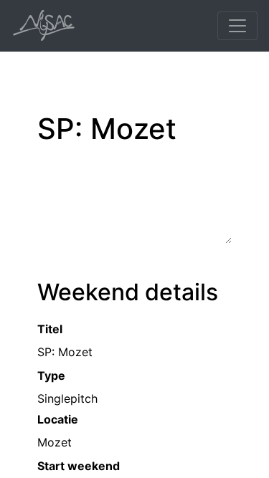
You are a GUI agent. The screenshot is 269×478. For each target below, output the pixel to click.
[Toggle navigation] (237, 25)
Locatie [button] (57, 419)
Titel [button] (49, 329)
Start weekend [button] (78, 466)
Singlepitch (67, 398)
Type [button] (51, 375)
